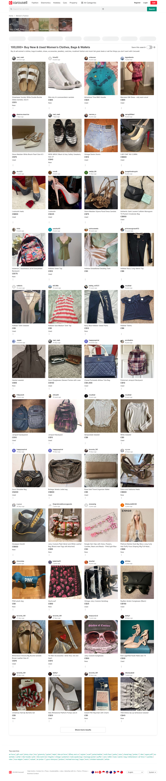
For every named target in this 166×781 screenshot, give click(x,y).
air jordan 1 (41, 759)
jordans (61, 759)
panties (150, 757)
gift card (19, 754)
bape (82, 759)
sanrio (120, 757)
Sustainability (54, 771)
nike (141, 754)
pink (33, 757)
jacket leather (97, 754)
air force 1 (142, 757)
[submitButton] (152, 9)
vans (104, 757)
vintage (58, 757)
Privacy (84, 771)
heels (54, 754)
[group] (83, 24)
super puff (149, 754)
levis (86, 759)
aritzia (107, 759)
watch (26, 759)
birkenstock (132, 757)
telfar (110, 757)
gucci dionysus (51, 759)
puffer (99, 757)
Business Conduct (33, 773)
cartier (18, 757)
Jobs (61, 771)
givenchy (41, 754)
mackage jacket (90, 757)
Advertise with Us (70, 771)
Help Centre (31, 771)
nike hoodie (26, 757)
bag (125, 757)
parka (115, 754)
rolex (11, 759)
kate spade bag (76, 757)
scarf (89, 754)
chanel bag (127, 754)
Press (46, 771)
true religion (18, 759)
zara (120, 754)
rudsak (32, 759)
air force (12, 754)
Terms (79, 771)
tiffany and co (74, 754)
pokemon (65, 757)
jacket (48, 754)
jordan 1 (136, 754)
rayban (83, 754)
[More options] (13, 108)
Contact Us (39, 771)
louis (115, 757)
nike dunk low (42, 757)
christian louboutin (96, 759)
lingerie (51, 757)
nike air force (62, 754)
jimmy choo (28, 754)
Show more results (83, 730)
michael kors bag (72, 759)
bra (35, 754)
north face (107, 754)
